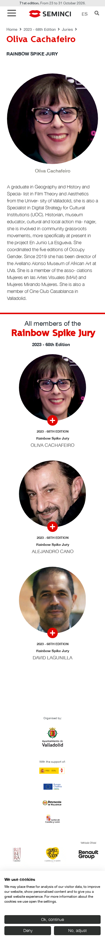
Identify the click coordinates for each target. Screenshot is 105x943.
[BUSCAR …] (97, 13)
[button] (13, 14)
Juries (67, 29)
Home (12, 29)
